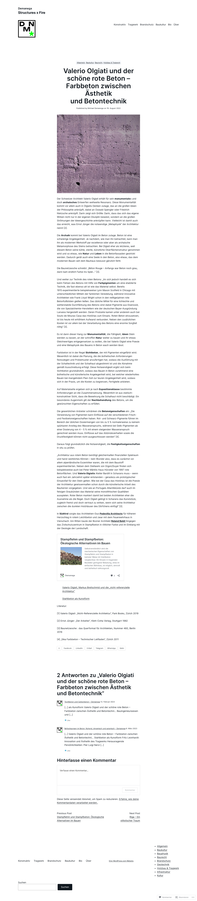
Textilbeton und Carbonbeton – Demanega (82, 702)
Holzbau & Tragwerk (111, 63)
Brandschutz (147, 24)
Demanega (25, 8)
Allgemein (81, 63)
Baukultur (161, 24)
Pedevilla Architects (111, 513)
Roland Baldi (118, 521)
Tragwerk (133, 24)
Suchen (22, 882)
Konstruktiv (120, 24)
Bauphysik (162, 853)
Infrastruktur (163, 872)
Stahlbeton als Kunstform (76, 598)
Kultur (160, 875)
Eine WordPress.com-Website (121, 861)
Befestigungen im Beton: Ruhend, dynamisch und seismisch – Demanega (94, 729)
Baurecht (98, 63)
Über (176, 24)
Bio (169, 24)
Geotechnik (163, 864)
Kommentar (130, 790)
